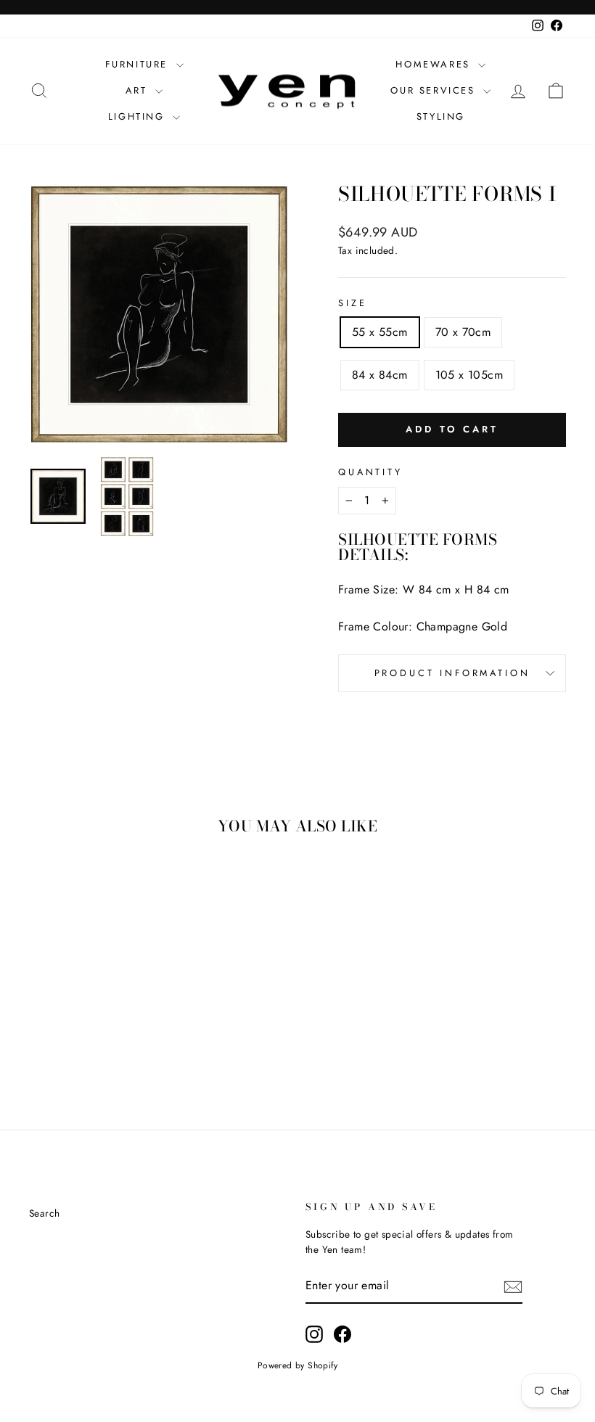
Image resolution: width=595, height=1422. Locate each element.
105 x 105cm (469, 374)
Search (44, 1213)
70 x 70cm (463, 332)
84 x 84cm (380, 374)
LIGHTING (138, 116)
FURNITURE (139, 64)
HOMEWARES (435, 64)
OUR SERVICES (435, 90)
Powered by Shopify (297, 1365)
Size (352, 303)
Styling (440, 116)
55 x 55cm (380, 332)
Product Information (452, 673)
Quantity (370, 472)
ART (139, 90)
